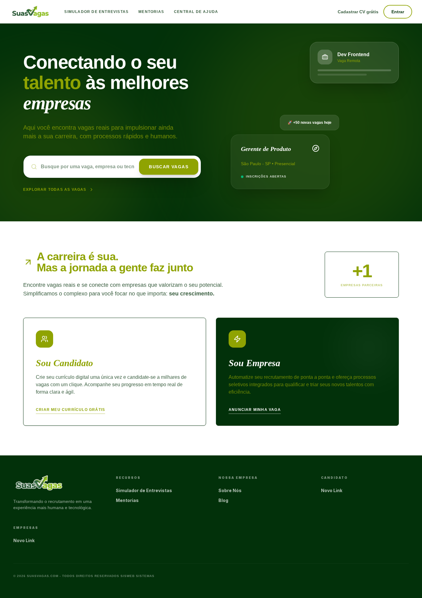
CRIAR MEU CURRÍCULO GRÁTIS (70, 410)
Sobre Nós (230, 490)
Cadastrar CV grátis (358, 11)
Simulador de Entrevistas (96, 12)
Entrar (397, 11)
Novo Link (331, 490)
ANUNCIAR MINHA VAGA (255, 410)
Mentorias (151, 12)
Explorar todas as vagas (55, 189)
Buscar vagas (168, 166)
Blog (223, 500)
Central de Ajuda (196, 12)
